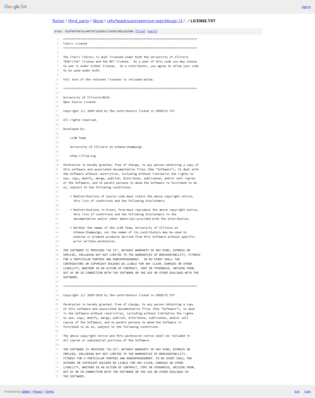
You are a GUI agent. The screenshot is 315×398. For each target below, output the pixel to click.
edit (152, 31)
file (140, 31)
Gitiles (26, 391)
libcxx (98, 20)
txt (297, 391)
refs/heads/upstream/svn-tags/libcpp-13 (144, 20)
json (307, 391)
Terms (49, 391)
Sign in (306, 7)
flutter (58, 20)
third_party (78, 20)
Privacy (37, 391)
